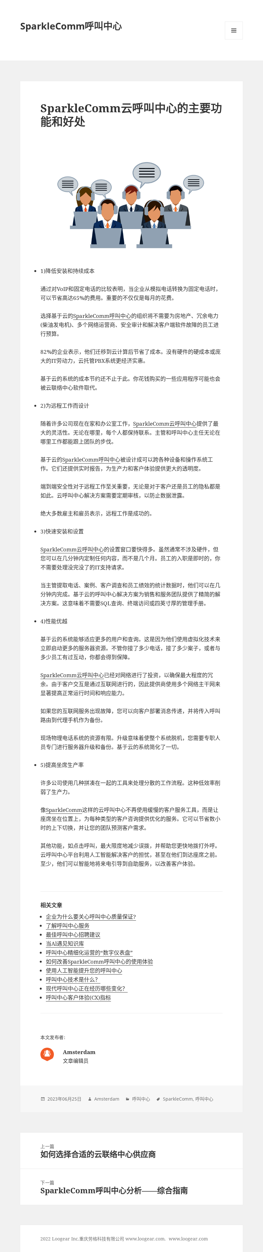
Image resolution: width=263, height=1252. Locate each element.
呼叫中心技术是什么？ (73, 979)
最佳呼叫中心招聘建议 (73, 934)
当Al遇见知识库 (65, 943)
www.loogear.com (188, 1239)
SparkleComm (64, 809)
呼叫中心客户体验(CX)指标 (78, 997)
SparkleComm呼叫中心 (71, 26)
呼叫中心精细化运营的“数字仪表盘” (89, 952)
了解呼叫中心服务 (67, 925)
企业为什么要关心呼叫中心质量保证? (91, 916)
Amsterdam (106, 1099)
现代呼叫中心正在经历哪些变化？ (87, 988)
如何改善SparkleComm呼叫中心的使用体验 (99, 961)
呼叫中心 (141, 1099)
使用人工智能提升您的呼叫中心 (84, 970)
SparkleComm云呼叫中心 (165, 423)
